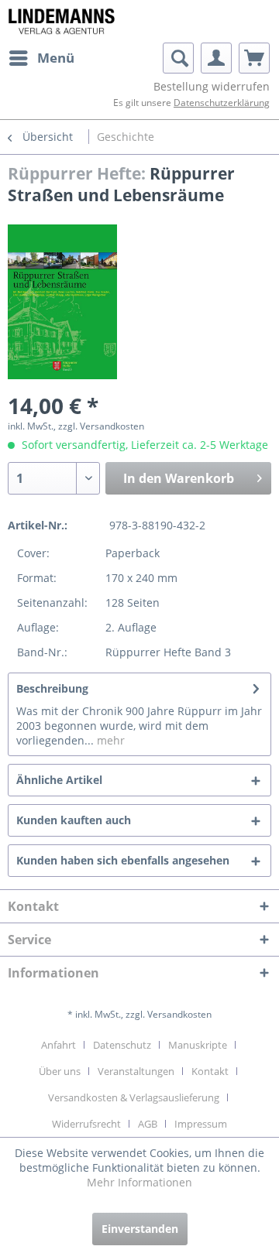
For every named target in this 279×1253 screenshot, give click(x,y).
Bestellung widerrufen (211, 86)
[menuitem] (41, 58)
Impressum (200, 1124)
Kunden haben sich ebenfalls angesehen (122, 860)
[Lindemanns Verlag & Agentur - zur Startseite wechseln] (61, 21)
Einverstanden (140, 1228)
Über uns (60, 1071)
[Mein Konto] (216, 58)
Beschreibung (52, 688)
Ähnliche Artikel (59, 779)
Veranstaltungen (136, 1071)
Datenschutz (122, 1045)
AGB (147, 1124)
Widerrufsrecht (86, 1124)
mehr (109, 740)
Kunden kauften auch (73, 820)
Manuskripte (197, 1045)
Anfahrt (58, 1045)
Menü (55, 58)
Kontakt (210, 1071)
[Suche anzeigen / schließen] (178, 58)
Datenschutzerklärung (222, 102)
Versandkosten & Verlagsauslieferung (133, 1097)
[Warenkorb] (254, 58)
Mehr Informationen (139, 1182)
